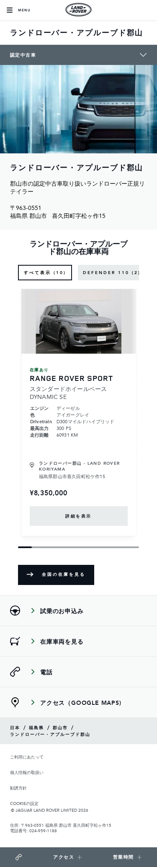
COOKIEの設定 (24, 803)
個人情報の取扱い (27, 772)
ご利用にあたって (27, 757)
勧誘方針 (18, 788)
